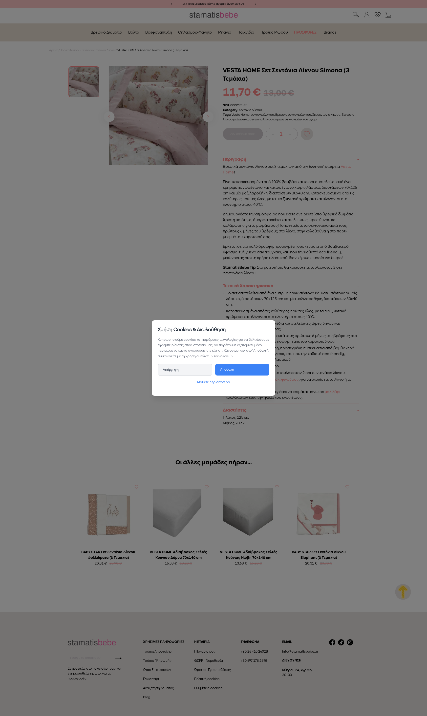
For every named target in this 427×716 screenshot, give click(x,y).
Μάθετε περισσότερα (213, 382)
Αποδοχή (227, 369)
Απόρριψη (171, 370)
